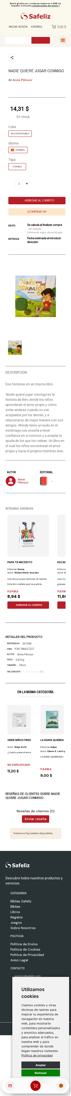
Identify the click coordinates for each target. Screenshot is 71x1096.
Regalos (16, 917)
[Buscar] (40, 40)
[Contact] (10, 1086)
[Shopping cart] (35, 1086)
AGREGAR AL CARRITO (29, 605)
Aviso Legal (19, 960)
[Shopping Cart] (54, 26)
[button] (37, 200)
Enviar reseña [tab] (35, 819)
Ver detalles (34, 228)
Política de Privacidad (27, 954)
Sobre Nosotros (23, 928)
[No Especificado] (20, 133)
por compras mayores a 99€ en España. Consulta (35, 4)
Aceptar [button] (41, 1065)
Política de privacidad (37, 1055)
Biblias (15, 906)
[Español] (18, 150)
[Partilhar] (12, 57)
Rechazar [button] (41, 1072)
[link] (37, 1055)
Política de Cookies (25, 949)
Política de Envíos (24, 944)
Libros (15, 912)
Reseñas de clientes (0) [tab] (36, 811)
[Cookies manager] (61, 1086)
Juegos (16, 922)
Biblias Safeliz (20, 901)
